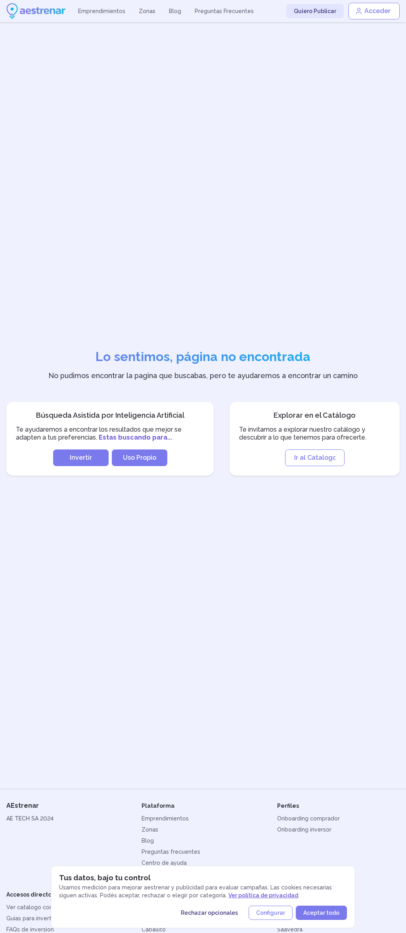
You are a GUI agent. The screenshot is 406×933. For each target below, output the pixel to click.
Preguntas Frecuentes (224, 11)
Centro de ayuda (164, 863)
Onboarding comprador (308, 818)
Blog (175, 11)
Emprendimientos (101, 11)
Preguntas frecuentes (171, 852)
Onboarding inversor (304, 829)
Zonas (147, 11)
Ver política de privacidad (263, 895)
